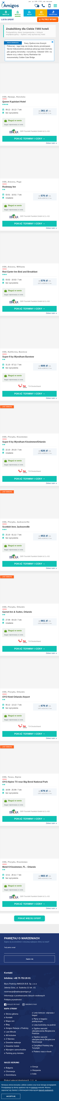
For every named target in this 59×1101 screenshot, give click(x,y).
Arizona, (12, 182)
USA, (5, 97)
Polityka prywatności (13, 999)
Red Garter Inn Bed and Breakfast (19, 272)
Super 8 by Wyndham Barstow (18, 357)
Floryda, (12, 437)
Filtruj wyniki (49, 19)
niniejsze (34, 1087)
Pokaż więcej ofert (29, 918)
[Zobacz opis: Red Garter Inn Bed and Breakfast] (29, 248)
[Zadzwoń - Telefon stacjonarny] (43, 6)
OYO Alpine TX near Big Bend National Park (25, 782)
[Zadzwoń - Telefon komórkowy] (49, 6)
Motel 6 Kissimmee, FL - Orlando (19, 867)
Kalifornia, (13, 352)
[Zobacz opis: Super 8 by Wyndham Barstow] (29, 333)
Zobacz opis (50, 143)
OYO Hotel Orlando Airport (16, 697)
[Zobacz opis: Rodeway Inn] (29, 163)
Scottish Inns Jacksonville (16, 527)
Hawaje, (12, 97)
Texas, (11, 777)
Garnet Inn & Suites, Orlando (17, 612)
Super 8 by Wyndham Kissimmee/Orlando (24, 442)
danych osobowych (46, 1090)
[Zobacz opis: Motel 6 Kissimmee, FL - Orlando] (29, 843)
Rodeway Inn (9, 187)
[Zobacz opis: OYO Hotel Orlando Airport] (29, 673)
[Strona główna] (10, 5)
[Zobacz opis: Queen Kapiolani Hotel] (29, 78)
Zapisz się (29, 959)
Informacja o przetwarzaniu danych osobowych (24, 995)
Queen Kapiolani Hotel (14, 102)
